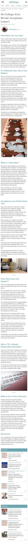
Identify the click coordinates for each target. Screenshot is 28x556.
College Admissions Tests (15, 453)
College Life (11, 493)
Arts (2, 5)
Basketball (11, 483)
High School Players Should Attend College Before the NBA (14, 487)
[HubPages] (14, 2)
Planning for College (14, 509)
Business (19, 5)
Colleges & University (14, 462)
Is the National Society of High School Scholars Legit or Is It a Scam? (15, 535)
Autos (7, 5)
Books (12, 5)
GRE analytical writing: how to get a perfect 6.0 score (14, 456)
